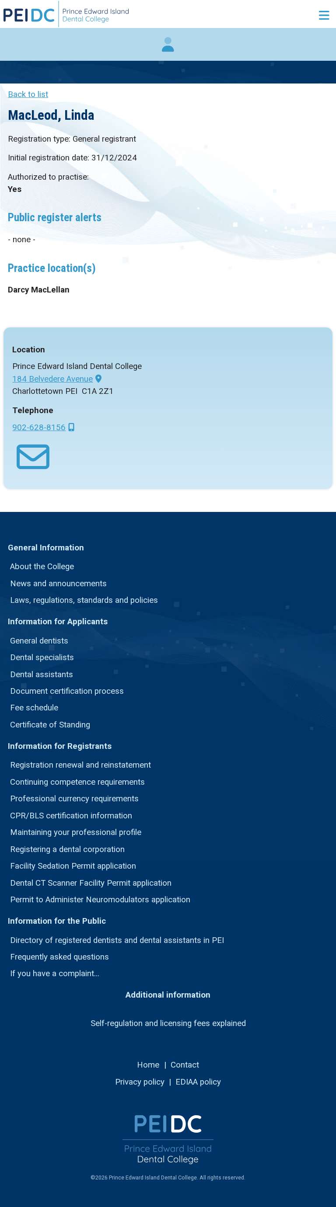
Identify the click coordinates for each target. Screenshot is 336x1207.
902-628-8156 (39, 427)
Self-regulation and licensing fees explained (168, 1023)
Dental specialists (42, 657)
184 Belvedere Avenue (52, 379)
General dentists (39, 641)
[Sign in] (168, 49)
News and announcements (58, 583)
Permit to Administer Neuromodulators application (100, 899)
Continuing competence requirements (77, 782)
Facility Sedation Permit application (73, 866)
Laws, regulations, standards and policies (84, 600)
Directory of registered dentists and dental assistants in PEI (117, 940)
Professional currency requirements (74, 799)
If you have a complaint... (54, 973)
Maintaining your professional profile (75, 832)
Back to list (28, 94)
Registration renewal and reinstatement (80, 765)
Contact (185, 1065)
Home (148, 1065)
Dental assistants (41, 674)
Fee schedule (34, 708)
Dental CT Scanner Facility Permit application (91, 883)
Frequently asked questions (59, 957)
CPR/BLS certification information (71, 816)
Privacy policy (139, 1082)
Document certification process (67, 691)
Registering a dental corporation (67, 849)
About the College (42, 566)
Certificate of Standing (50, 725)
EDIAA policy (198, 1082)
